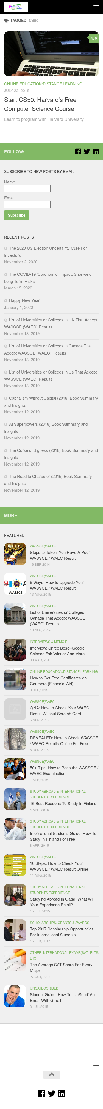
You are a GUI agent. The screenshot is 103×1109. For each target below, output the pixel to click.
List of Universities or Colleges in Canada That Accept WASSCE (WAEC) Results (59, 617)
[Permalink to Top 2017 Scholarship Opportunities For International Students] (15, 930)
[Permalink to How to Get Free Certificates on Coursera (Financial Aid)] (15, 679)
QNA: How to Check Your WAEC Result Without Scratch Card (59, 710)
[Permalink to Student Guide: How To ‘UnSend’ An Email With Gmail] (15, 996)
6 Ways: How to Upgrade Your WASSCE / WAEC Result (57, 585)
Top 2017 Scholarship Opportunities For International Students (62, 931)
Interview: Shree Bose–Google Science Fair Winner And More (57, 650)
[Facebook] (78, 151)
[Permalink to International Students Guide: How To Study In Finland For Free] (15, 829)
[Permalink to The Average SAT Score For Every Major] (15, 960)
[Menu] (96, 7)
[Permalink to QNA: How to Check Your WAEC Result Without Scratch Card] (15, 709)
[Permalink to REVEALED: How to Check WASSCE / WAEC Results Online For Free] (15, 739)
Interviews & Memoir (49, 641)
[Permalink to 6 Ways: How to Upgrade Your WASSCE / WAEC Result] (15, 584)
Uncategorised (44, 988)
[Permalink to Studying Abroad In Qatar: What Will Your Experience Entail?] (15, 895)
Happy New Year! (25, 300)
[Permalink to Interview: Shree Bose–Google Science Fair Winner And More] (15, 650)
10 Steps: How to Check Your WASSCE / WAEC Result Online (59, 866)
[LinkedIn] (95, 151)
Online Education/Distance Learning (43, 84)
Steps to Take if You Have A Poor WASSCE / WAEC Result (60, 555)
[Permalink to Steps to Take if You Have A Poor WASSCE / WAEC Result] (15, 554)
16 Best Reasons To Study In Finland (63, 803)
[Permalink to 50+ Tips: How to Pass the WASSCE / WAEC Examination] (15, 769)
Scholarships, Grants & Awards (59, 922)
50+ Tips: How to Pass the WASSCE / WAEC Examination (64, 770)
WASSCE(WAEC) (43, 546)
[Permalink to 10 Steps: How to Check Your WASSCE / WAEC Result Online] (15, 865)
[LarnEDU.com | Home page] (20, 7)
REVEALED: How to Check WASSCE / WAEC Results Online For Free (64, 740)
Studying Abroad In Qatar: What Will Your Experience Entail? (62, 901)
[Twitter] (86, 151)
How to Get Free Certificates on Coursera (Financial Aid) (58, 680)
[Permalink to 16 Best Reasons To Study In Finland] (15, 799)
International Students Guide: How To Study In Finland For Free (63, 836)
